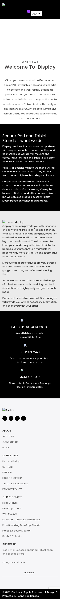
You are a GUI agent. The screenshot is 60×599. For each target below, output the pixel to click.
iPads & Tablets (12, 536)
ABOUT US (8, 436)
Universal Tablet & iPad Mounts (21, 519)
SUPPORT (7, 466)
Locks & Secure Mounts (16, 530)
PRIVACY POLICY (12, 489)
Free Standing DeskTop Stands (21, 525)
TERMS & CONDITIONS (15, 483)
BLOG (5, 447)
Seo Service (32, 596)
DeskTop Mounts (12, 508)
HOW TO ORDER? (12, 478)
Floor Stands (10, 502)
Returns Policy (11, 461)
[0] (26, 14)
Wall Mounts (9, 514)
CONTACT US (10, 442)
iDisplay (15, 592)
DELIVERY (7, 472)
